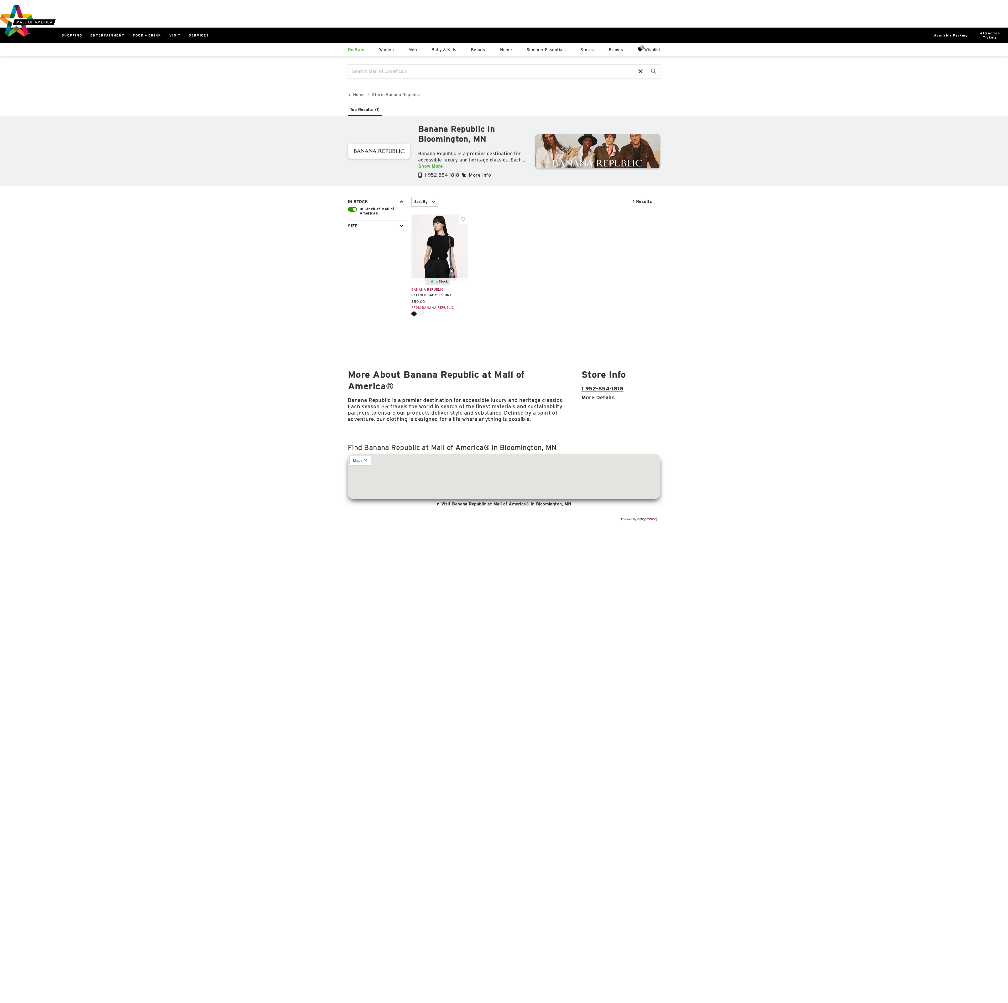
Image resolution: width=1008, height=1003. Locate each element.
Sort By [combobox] (421, 202)
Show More (430, 166)
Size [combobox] (353, 225)
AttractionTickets (990, 35)
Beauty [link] (478, 49)
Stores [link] (587, 49)
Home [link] (506, 49)
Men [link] (412, 49)
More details (598, 397)
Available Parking (951, 35)
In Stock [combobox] (358, 201)
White (421, 314)
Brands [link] (616, 49)
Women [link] (386, 49)
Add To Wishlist (463, 219)
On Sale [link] (356, 49)
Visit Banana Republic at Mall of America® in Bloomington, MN (506, 504)
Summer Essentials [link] (546, 49)
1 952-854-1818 (442, 175)
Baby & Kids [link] (444, 49)
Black (414, 314)
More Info (480, 175)
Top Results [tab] (365, 109)
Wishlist (652, 49)
